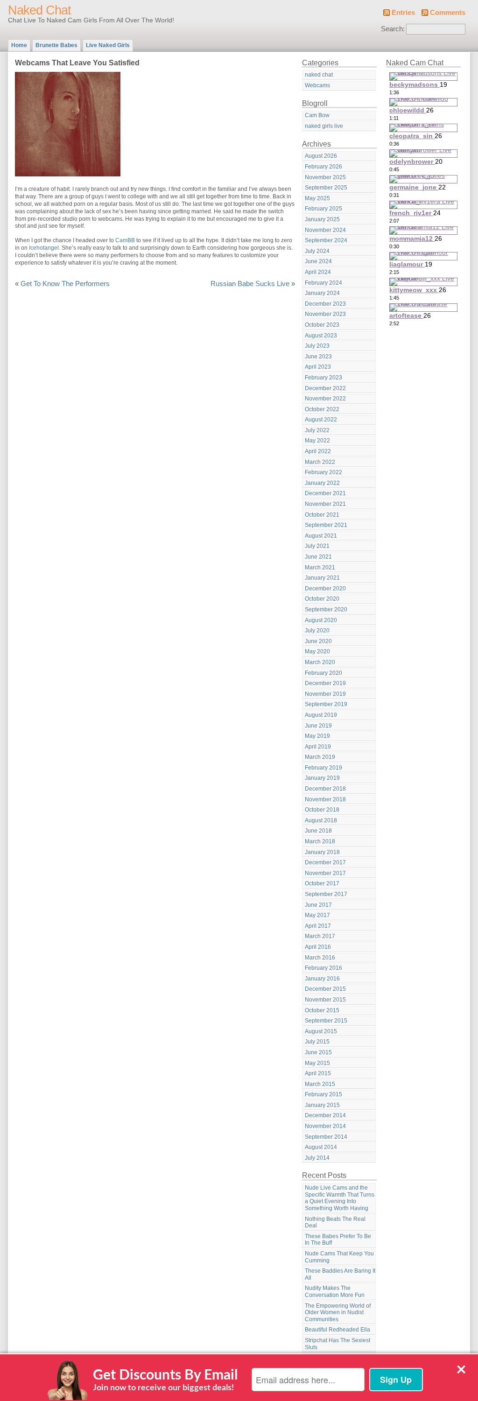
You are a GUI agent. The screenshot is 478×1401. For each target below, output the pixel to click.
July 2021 (317, 546)
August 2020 (321, 620)
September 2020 (326, 609)
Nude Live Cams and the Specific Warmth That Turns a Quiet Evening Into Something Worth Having (339, 1198)
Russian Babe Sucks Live (250, 283)
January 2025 (322, 219)
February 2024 (323, 283)
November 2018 (325, 799)
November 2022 (325, 398)
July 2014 (317, 1158)
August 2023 (321, 335)
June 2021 (318, 556)
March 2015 (320, 1084)
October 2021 (322, 514)
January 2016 (322, 978)
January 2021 (322, 577)
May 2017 (317, 915)
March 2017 (320, 936)
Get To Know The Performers (65, 283)
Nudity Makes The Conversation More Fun (335, 1291)
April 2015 (318, 1073)
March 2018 (320, 841)
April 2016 (318, 947)
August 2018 (321, 820)
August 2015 (321, 1031)
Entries (403, 12)
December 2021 (325, 493)
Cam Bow (317, 115)
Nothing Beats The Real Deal (335, 1222)
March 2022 (320, 462)
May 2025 (317, 198)
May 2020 (317, 651)
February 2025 (323, 208)
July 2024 (317, 251)
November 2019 (325, 694)
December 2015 (325, 989)
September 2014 (326, 1137)
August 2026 (321, 156)
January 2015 (322, 1105)
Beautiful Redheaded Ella (337, 1329)
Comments (447, 12)
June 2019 (318, 725)
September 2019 (326, 704)
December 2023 (325, 304)
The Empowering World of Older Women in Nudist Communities (338, 1313)
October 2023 (322, 325)
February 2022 (323, 472)
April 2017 (318, 926)
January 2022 (322, 483)
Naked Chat (39, 10)
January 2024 (322, 293)
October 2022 (322, 409)
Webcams (317, 85)
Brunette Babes (56, 45)
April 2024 (318, 272)
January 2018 (322, 852)
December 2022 (325, 388)
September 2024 (326, 240)
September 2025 (326, 187)
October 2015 (322, 1010)
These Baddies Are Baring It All (340, 1274)
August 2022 (321, 419)
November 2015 (325, 999)
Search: (393, 29)
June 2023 (318, 356)
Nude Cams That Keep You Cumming (339, 1257)
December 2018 (325, 788)
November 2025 (325, 177)
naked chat (319, 74)
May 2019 (317, 736)
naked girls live (324, 126)
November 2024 (325, 230)
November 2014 (325, 1126)
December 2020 (325, 588)
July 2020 (317, 630)
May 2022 (317, 440)
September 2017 (326, 894)
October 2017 (322, 883)
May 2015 (317, 1063)
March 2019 (320, 757)
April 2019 (318, 746)
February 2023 (323, 377)
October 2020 (322, 598)
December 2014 (325, 1115)
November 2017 (325, 873)
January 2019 (322, 778)
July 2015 (317, 1041)
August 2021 (321, 535)
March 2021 (320, 567)
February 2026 (323, 166)
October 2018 (322, 809)
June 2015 (318, 1052)
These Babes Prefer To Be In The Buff (338, 1240)
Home (19, 45)
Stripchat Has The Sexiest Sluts (337, 1344)
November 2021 (325, 504)
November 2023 (325, 314)
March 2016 (320, 957)
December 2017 (325, 862)
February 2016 (323, 968)
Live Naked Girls (108, 45)
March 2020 (320, 662)
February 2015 (323, 1094)
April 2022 (318, 451)
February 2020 (323, 673)
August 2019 (321, 715)
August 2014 (321, 1147)
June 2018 (318, 830)
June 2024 (318, 261)
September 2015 (326, 1020)
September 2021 (326, 525)
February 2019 (323, 767)
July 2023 (317, 346)
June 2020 (318, 641)
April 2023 (318, 367)
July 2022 (317, 430)
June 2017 (318, 905)
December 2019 (325, 683)
